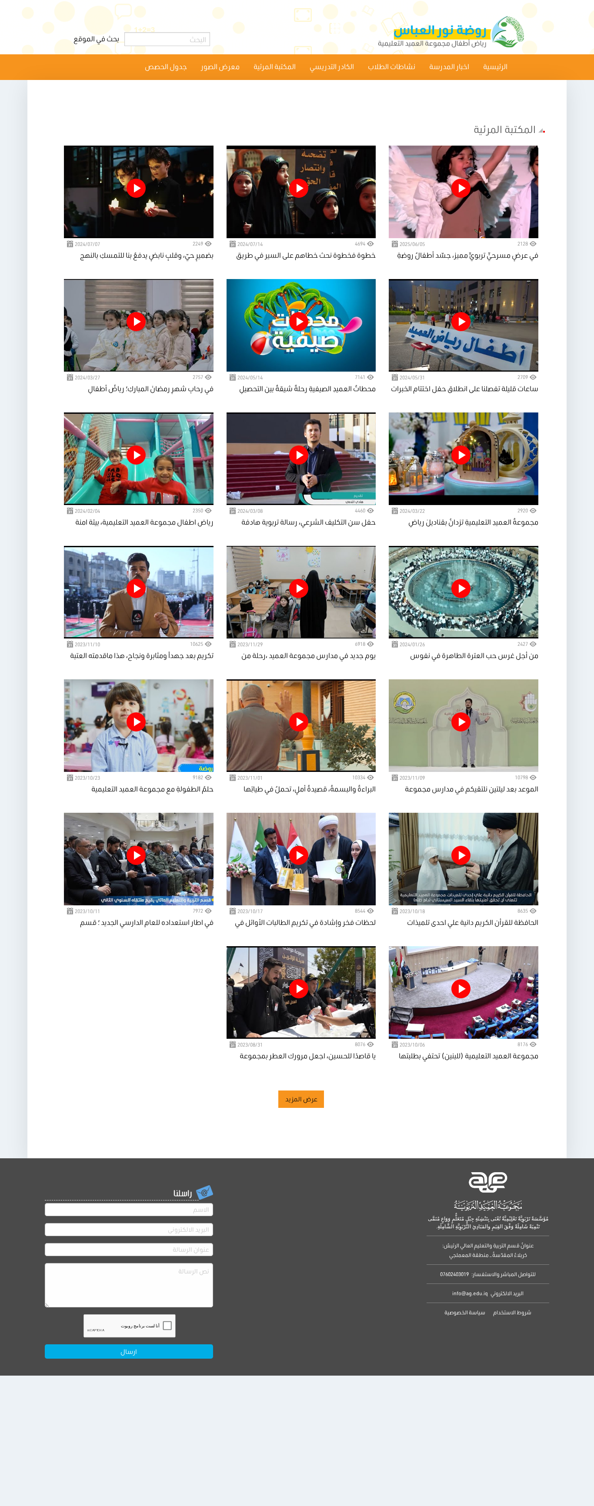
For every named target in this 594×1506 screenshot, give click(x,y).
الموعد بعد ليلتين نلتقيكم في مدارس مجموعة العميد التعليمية (471, 789)
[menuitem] (495, 66)
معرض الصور (220, 66)
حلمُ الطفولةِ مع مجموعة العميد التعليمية (152, 788)
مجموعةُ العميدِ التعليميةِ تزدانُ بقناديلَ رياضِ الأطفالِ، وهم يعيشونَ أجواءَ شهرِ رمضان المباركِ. (464, 522)
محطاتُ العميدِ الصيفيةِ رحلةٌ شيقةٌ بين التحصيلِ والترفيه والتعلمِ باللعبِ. (307, 389)
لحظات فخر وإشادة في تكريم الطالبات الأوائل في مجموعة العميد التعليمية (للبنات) (305, 923)
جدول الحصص (166, 66)
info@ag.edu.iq (470, 1293)
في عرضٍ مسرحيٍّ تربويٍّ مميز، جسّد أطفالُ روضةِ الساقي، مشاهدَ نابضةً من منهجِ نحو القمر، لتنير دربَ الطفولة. (467, 255)
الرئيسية (495, 66)
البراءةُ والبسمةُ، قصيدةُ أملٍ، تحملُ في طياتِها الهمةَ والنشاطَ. (310, 789)
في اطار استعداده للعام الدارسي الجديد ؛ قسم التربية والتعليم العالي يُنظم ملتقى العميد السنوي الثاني (143, 923)
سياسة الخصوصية (464, 1312)
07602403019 (454, 1274)
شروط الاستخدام (511, 1312)
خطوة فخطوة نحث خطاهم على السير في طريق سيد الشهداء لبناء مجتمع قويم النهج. (306, 255)
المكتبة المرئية (275, 66)
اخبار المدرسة (449, 66)
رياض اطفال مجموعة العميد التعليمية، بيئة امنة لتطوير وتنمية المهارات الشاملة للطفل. (144, 522)
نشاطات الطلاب (391, 66)
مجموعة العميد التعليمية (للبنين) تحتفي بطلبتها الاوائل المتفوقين (468, 1056)
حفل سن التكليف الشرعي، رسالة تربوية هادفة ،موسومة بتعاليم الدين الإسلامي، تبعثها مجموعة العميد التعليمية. (304, 522)
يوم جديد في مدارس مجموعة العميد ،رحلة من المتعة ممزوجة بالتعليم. (308, 656)
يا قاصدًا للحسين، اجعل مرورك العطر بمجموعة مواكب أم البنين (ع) (308, 1056)
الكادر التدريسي (332, 66)
